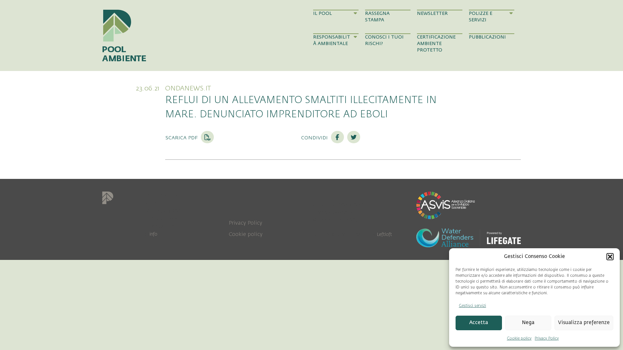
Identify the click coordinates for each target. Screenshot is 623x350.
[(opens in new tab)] (445, 205)
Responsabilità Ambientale (331, 40)
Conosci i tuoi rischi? (384, 40)
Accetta (478, 322)
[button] (610, 256)
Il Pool (322, 13)
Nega (528, 322)
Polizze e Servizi (480, 17)
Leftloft (384, 234)
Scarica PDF (182, 137)
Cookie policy (519, 338)
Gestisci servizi (472, 305)
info (153, 234)
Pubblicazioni (487, 37)
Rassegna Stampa (377, 17)
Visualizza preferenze (584, 322)
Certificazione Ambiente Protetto (436, 43)
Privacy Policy (547, 338)
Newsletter (432, 13)
